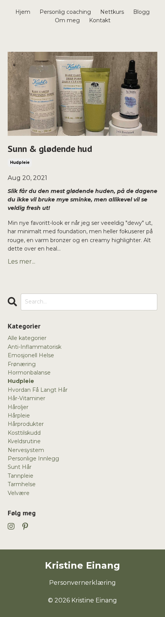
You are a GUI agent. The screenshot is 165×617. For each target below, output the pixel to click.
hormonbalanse (29, 372)
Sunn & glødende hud (50, 149)
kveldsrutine (24, 441)
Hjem (22, 11)
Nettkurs (112, 11)
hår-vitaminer (26, 398)
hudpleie (20, 162)
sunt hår (19, 467)
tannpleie (20, 475)
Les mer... (21, 261)
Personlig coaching (65, 11)
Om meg (67, 20)
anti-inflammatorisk (34, 346)
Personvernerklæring (82, 582)
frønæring (22, 364)
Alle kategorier (27, 338)
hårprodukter (26, 424)
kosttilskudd (24, 432)
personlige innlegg (33, 458)
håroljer (18, 407)
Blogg (141, 11)
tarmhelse (22, 484)
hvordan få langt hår (38, 389)
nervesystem (26, 450)
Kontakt (100, 20)
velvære (19, 493)
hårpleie (19, 415)
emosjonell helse (31, 355)
